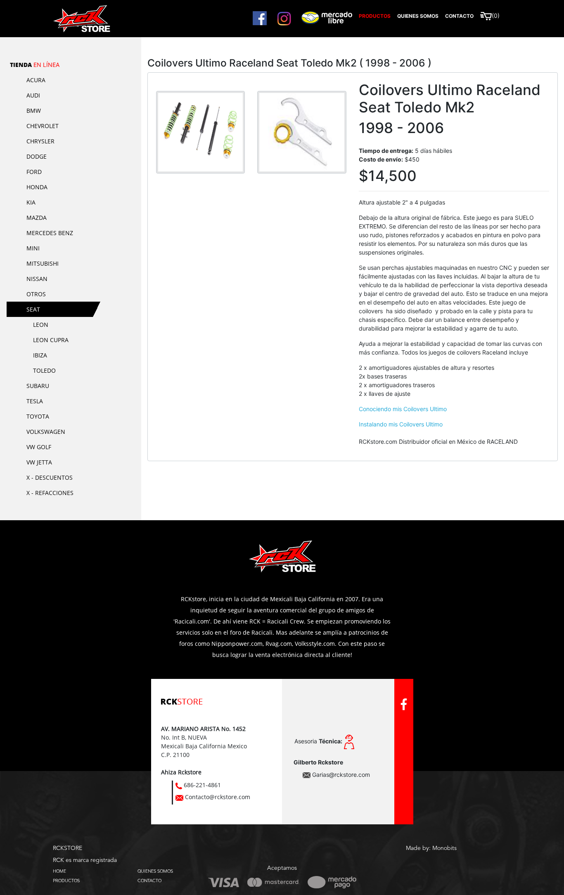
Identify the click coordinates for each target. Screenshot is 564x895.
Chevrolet (42, 126)
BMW (33, 110)
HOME (59, 871)
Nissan (36, 279)
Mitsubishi (42, 263)
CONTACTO (149, 880)
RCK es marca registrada (85, 860)
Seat (33, 309)
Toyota (37, 416)
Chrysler (40, 141)
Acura (35, 80)
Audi (33, 95)
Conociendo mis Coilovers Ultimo (403, 408)
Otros (36, 294)
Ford (34, 172)
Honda (36, 187)
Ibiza (40, 355)
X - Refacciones (49, 493)
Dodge (36, 156)
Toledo (44, 370)
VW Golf (38, 447)
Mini (33, 248)
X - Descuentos (49, 477)
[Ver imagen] (200, 131)
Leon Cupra (51, 340)
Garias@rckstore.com (341, 774)
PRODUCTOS (66, 880)
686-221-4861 (202, 785)
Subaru (37, 386)
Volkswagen (45, 432)
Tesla (34, 401)
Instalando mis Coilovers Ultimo (401, 424)
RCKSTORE (67, 848)
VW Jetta (39, 462)
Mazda (36, 217)
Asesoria (318, 741)
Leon (40, 324)
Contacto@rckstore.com (217, 797)
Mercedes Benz (49, 233)
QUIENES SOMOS (155, 871)
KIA (31, 202)
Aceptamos (282, 868)
